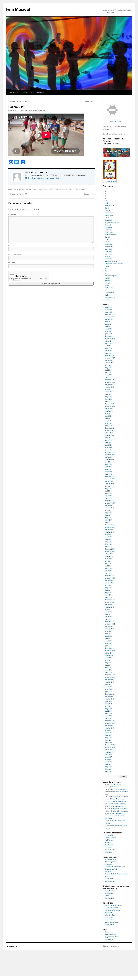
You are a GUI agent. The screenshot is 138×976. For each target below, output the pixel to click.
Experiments (109, 912)
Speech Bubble (109, 924)
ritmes (107, 285)
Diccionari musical (111, 869)
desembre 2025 (110, 314)
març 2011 (108, 667)
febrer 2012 (108, 643)
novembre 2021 (110, 406)
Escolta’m (108, 871)
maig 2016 (108, 537)
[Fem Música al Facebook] (111, 144)
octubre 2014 (109, 580)
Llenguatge (108, 251)
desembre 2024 (110, 336)
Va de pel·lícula (110, 297)
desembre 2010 (110, 675)
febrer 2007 (108, 769)
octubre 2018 (109, 481)
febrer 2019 (108, 471)
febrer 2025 (108, 331)
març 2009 (108, 713)
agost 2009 (108, 701)
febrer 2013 (108, 617)
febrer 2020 (108, 447)
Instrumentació (109, 246)
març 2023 (108, 372)
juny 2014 (108, 585)
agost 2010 (108, 684)
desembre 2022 (110, 379)
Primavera (108, 280)
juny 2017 (108, 510)
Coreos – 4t (89, 101)
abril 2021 (108, 418)
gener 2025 (108, 334)
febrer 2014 (108, 595)
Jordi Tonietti (109, 840)
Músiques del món (111, 261)
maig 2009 (108, 708)
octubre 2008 (109, 725)
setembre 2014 (109, 583)
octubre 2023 (109, 360)
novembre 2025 (110, 317)
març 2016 (108, 542)
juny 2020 (108, 438)
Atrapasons (108, 864)
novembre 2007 (110, 747)
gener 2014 (108, 597)
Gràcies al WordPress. (112, 946)
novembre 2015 (110, 551)
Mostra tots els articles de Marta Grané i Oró (43, 178)
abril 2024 (108, 346)
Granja (107, 239)
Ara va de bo (109, 835)
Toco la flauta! (109, 879)
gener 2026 (108, 312)
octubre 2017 (109, 505)
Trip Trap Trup (109, 898)
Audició (107, 203)
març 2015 (108, 568)
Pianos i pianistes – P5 (17, 101)
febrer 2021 (108, 423)
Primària (107, 278)
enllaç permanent (79, 189)
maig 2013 (108, 612)
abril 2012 (108, 638)
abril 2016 (108, 539)
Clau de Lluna (109, 213)
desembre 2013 (110, 600)
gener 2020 (108, 450)
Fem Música (109, 232)
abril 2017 (108, 515)
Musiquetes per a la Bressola (114, 263)
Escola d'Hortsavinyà (111, 908)
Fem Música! (18, 9)
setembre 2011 (109, 655)
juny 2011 (108, 660)
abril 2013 (108, 614)
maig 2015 (108, 563)
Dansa (107, 217)
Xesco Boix (108, 852)
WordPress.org (109, 939)
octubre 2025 (109, 319)
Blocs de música (110, 891)
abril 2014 (108, 590)
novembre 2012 (110, 624)
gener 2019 (108, 474)
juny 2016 (108, 534)
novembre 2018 (110, 479)
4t (105, 196)
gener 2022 (108, 401)
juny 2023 (108, 365)
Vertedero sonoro (110, 881)
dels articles (110, 934)
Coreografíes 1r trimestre (120, 796)
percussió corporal (111, 275)
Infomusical (108, 244)
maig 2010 (108, 687)
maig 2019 (108, 464)
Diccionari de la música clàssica (115, 866)
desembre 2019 (110, 452)
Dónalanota (108, 220)
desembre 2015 (110, 549)
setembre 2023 (109, 363)
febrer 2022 (108, 399)
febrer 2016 (108, 544)
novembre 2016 (110, 527)
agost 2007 (108, 754)
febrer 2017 (108, 520)
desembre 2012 (110, 621)
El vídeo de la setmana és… (118, 801)
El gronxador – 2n (116, 784)
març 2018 (108, 493)
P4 (106, 271)
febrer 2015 (108, 571)
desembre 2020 (110, 428)
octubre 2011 (109, 653)
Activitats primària (111, 862)
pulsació (107, 283)
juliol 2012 (108, 631)
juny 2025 (108, 321)
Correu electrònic (14, 254)
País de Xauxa (109, 845)
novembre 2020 (110, 430)
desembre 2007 (110, 745)
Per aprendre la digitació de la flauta (116, 874)
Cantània (107, 210)
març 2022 (108, 396)
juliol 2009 (108, 704)
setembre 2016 (109, 532)
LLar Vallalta (109, 917)
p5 (48, 189)
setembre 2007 (109, 752)
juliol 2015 (108, 558)
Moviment (42, 189)
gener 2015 (108, 573)
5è (105, 198)
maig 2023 (108, 367)
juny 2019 (108, 462)
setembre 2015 (109, 556)
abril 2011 (108, 665)
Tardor (107, 295)
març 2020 (108, 445)
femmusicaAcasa (110, 234)
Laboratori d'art (110, 915)
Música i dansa (109, 920)
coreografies (109, 215)
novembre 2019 (110, 454)
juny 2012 (108, 633)
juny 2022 (108, 389)
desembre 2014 (110, 575)
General (107, 237)
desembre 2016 (110, 525)
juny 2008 (108, 730)
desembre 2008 (110, 721)
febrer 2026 (108, 309)
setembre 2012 (109, 629)
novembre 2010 (110, 677)
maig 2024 (108, 343)
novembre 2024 (110, 338)
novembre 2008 (110, 723)
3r (105, 193)
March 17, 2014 (117, 121)
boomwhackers (110, 205)
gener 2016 (108, 546)
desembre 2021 (110, 404)
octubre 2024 (109, 341)
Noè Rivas (108, 842)
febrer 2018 (108, 496)
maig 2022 (108, 392)
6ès (106, 201)
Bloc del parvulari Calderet (113, 905)
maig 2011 (108, 662)
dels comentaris (111, 937)
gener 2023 (108, 377)
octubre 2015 (109, 554)
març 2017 (108, 517)
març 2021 (108, 421)
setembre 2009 (109, 699)
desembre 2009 (110, 694)
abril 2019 (108, 467)
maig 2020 (108, 440)
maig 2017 (108, 513)
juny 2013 (108, 609)
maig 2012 (108, 636)
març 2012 (108, 641)
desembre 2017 (110, 500)
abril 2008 (108, 735)
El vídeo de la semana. (119, 789)
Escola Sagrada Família (112, 910)
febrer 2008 (108, 740)
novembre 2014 (110, 578)
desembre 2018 (110, 476)
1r (105, 188)
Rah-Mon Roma (110, 849)
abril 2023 (108, 370)
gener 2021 (108, 425)
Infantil (35, 189)
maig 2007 (108, 762)
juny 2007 (108, 759)
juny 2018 (108, 486)
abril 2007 (108, 764)
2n (105, 191)
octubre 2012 (109, 626)
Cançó (107, 208)
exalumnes (108, 230)
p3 (105, 268)
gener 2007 (108, 771)
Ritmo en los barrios (111, 922)
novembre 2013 (110, 602)
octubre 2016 (109, 529)
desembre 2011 (110, 648)
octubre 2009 (109, 696)
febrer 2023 (108, 375)
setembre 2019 (109, 459)
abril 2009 (108, 711)
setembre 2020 (109, 435)
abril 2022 (108, 394)
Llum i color (109, 254)
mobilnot (108, 256)
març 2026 (108, 307)
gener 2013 (108, 619)
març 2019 (108, 469)
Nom (10, 245)
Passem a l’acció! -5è (116, 806)
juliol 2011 (108, 658)
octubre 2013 (109, 604)
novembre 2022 (110, 382)
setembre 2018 (109, 483)
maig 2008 (108, 733)
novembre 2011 (110, 650)
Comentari (12, 214)
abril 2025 (108, 326)
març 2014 (108, 592)
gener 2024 (108, 353)
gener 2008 (108, 742)
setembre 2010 (109, 682)
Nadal (107, 266)
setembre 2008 (109, 728)
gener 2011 (108, 672)
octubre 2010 (109, 679)
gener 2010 (108, 691)
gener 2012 (108, 646)
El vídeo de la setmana (112, 222)
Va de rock (108, 300)
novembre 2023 (110, 358)
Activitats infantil (110, 859)
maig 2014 (108, 587)
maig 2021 (108, 416)
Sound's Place (109, 292)
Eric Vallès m (109, 816)
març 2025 (108, 329)
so (105, 290)
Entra (106, 932)
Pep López (108, 847)
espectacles (108, 227)
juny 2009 (108, 706)
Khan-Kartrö (109, 893)
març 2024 (108, 348)
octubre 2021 (109, 409)
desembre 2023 (110, 355)
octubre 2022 (109, 384)
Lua (106, 820)
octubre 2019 (109, 457)
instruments (108, 249)
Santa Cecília (109, 288)
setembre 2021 (109, 411)
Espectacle (108, 225)
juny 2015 (108, 561)
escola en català (111, 181)
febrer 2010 (108, 689)
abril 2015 (108, 566)
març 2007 (108, 766)
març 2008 (108, 737)
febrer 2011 (108, 670)
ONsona (107, 895)
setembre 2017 (109, 508)
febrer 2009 (108, 716)
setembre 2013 (109, 607)
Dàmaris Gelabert (110, 837)
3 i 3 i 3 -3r (113, 787)
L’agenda (25, 92)
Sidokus (107, 876)
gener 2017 (108, 522)
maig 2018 (108, 488)
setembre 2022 (109, 387)
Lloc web (11, 262)
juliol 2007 (108, 757)
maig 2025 (108, 324)
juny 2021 (108, 413)
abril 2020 (108, 442)
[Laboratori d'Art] (116, 156)
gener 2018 (108, 498)
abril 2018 (108, 491)
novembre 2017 (110, 503)
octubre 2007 (109, 750)
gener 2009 (108, 718)
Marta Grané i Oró (38, 92)
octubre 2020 (109, 433)
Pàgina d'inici (14, 92)
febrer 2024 (108, 350)
